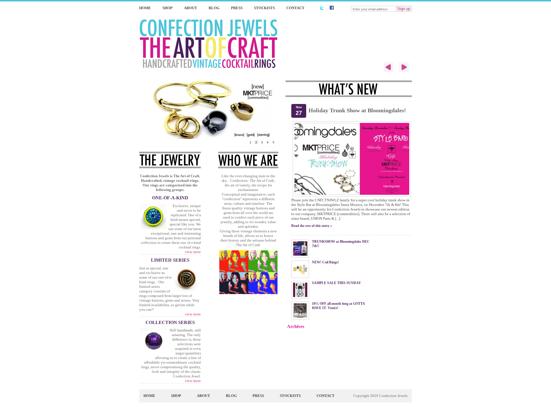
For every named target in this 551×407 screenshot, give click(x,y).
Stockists (264, 8)
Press (236, 8)
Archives (295, 326)
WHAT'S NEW (348, 89)
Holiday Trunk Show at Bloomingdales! (357, 110)
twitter (321, 8)
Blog (214, 8)
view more (193, 252)
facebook (332, 8)
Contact (295, 8)
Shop (167, 8)
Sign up (403, 9)
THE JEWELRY (170, 160)
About (190, 8)
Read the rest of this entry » (311, 226)
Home (145, 8)
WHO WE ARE (248, 160)
